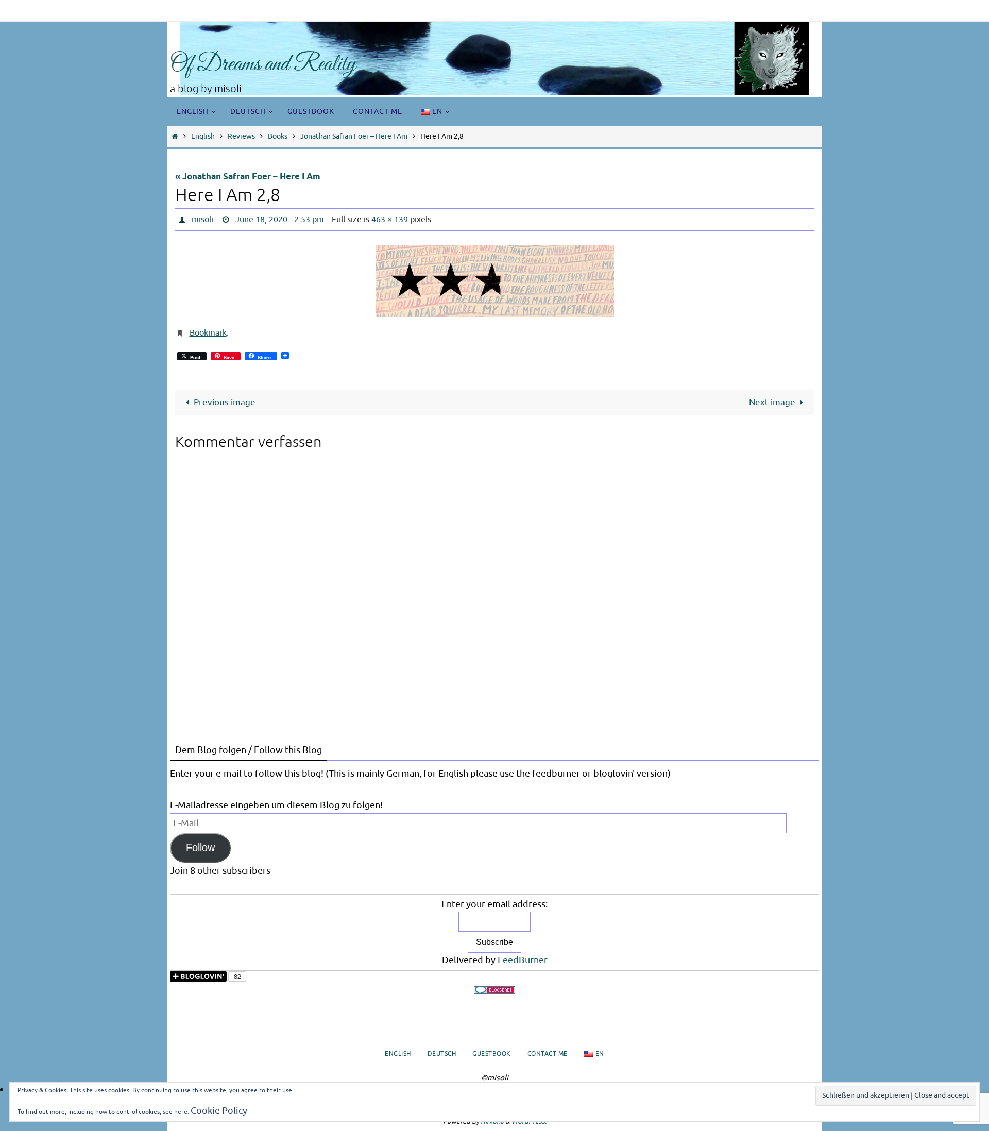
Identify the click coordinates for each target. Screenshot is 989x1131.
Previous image (224, 402)
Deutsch (442, 1054)
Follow (200, 847)
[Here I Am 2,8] (494, 281)
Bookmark (208, 333)
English (203, 136)
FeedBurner (523, 960)
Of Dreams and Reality (263, 64)
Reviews (241, 136)
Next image (772, 402)
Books (277, 136)
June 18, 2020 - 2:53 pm (279, 219)
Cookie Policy (219, 1111)
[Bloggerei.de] (494, 990)
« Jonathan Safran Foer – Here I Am (247, 177)
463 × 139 (389, 219)
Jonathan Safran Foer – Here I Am (353, 136)
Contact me (547, 1054)
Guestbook (491, 1054)
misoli (202, 219)
